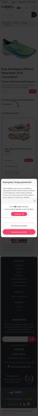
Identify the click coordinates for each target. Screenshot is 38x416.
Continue (17, 214)
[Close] (34, 201)
